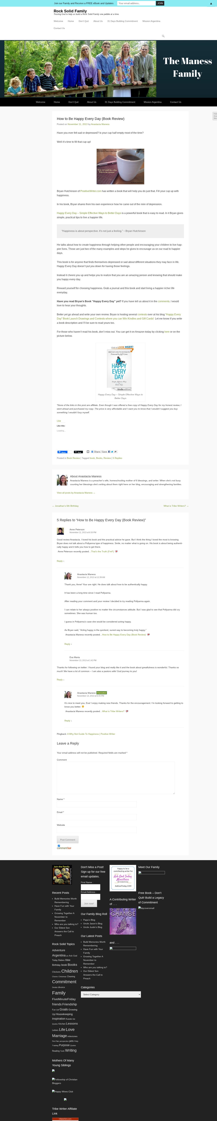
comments (164, 301)
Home (71, 21)
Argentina (59, 955)
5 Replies (117, 458)
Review (107, 458)
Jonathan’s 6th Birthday (65, 506)
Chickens (56, 972)
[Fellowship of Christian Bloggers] (65, 1083)
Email (60, 812)
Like (59, 421)
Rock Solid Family (70, 11)
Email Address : (88, 892)
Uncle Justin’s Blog (92, 927)
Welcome (58, 21)
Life (62, 1029)
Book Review (73, 458)
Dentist (55, 987)
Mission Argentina (151, 21)
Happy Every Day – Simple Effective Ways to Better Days (89, 213)
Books (99, 458)
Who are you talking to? (66, 924)
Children (69, 971)
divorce (61, 987)
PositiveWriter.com (90, 191)
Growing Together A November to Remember (64, 917)
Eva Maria (75, 657)
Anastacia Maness (100, 124)
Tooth (62, 1051)
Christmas (62, 977)
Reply (60, 561)
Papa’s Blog (89, 920)
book (92, 458)
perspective (64, 1041)
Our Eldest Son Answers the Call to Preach (64, 931)
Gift (57, 1010)
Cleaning (71, 976)
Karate (69, 1019)
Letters (55, 1030)
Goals (64, 1009)
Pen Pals (55, 1041)
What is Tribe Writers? (176, 506)
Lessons (72, 1023)
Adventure (58, 950)
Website (61, 825)
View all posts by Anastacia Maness (76, 492)
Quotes (73, 1045)
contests (142, 314)
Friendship (69, 1004)
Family (59, 992)
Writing (71, 1050)
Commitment (64, 981)
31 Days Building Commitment (122, 21)
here (167, 331)
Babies (61, 960)
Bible (67, 960)
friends (57, 1004)
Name (60, 799)
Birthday (56, 965)
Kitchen (61, 1024)
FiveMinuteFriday (64, 999)
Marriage (59, 1036)
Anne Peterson (77, 529)
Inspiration (58, 1018)
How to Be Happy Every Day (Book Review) (124, 634)
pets (71, 1041)
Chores (55, 977)
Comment (62, 759)
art (67, 956)
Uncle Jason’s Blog (92, 923)
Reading (56, 1051)
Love (70, 1029)
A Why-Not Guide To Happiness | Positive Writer (91, 734)
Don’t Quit (84, 21)
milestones (73, 1036)
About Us (98, 21)
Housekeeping (64, 1014)
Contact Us (59, 28)
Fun (54, 1010)
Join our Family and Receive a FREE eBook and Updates (84, 3)
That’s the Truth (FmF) (102, 551)
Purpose (64, 1045)
